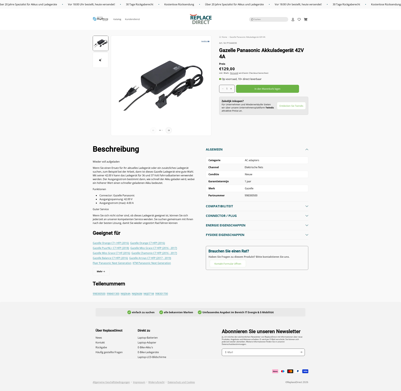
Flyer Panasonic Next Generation (112, 263)
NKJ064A (125, 293)
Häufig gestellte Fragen (109, 352)
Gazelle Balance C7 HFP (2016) (110, 258)
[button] (268, 19)
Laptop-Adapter (147, 342)
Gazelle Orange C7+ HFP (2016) (111, 243)
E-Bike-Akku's (145, 347)
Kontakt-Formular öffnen (227, 263)
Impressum (139, 382)
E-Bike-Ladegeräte (148, 352)
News (99, 337)
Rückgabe (101, 347)
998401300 (113, 293)
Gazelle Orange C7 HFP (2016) (147, 243)
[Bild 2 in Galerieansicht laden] (100, 60)
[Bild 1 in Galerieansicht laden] (100, 43)
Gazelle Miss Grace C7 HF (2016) (111, 253)
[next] (169, 130)
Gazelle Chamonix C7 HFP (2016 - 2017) (154, 253)
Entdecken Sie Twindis (291, 105)
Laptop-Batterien (148, 337)
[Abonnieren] (301, 352)
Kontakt (100, 342)
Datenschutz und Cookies (181, 382)
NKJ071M (148, 293)
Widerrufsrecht (156, 382)
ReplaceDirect (294, 382)
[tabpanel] (257, 207)
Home (224, 37)
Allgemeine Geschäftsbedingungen (111, 382)
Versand (234, 73)
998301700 (161, 293)
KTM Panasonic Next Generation (152, 263)
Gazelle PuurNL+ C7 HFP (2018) (111, 248)
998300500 (99, 293)
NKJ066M (137, 293)
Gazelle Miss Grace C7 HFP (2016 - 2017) (153, 248)
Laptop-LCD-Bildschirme (152, 357)
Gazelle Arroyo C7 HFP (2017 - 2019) (150, 258)
